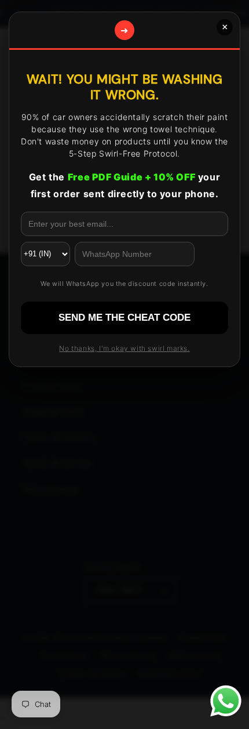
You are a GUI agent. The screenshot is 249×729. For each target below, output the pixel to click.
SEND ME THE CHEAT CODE (124, 317)
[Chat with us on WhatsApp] (226, 703)
